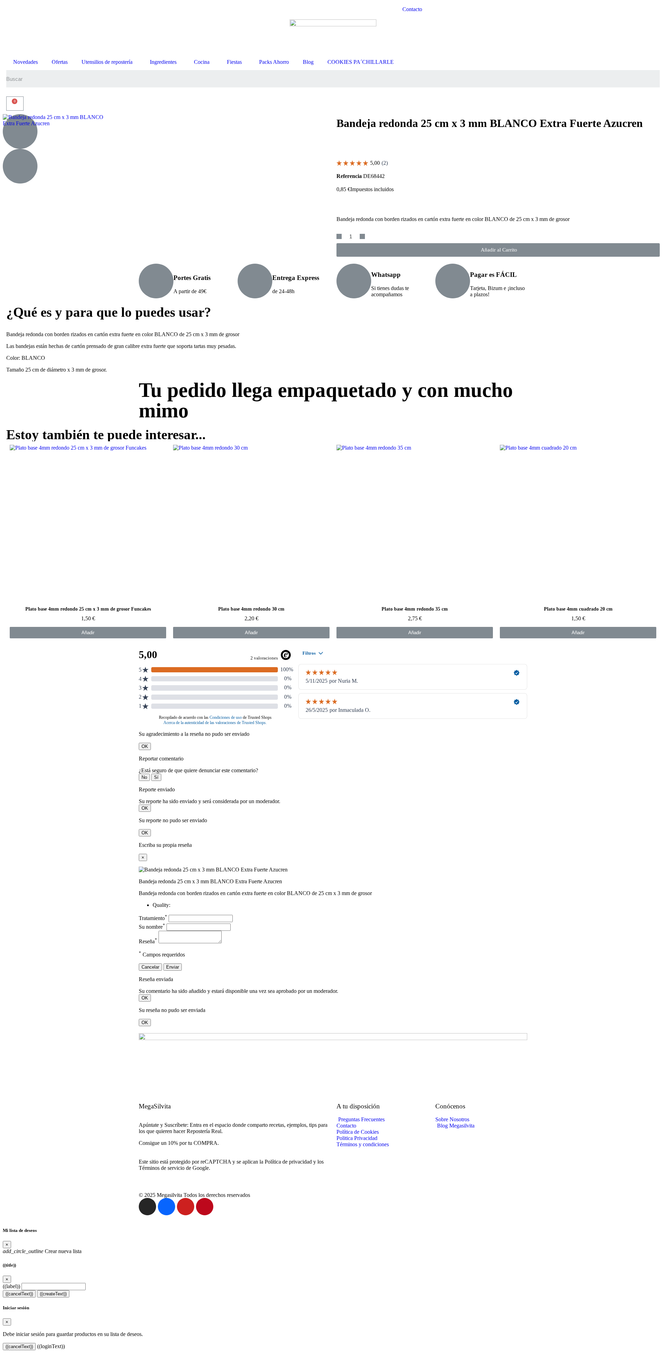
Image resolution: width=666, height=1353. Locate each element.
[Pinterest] (204, 1206)
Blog (308, 62)
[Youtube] (185, 1206)
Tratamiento (153, 918)
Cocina (202, 62)
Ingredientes (163, 62)
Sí (156, 777)
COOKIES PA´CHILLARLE (360, 62)
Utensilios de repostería (107, 62)
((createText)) (53, 1293)
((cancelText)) (19, 1293)
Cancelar (150, 967)
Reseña (148, 941)
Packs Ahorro (274, 62)
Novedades (25, 62)
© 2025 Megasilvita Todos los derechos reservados (194, 1195)
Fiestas (234, 62)
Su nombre (152, 927)
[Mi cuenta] (13, 91)
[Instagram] (147, 1206)
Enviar (172, 967)
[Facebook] (166, 1206)
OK (145, 746)
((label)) (11, 1286)
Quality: (161, 905)
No (144, 777)
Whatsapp (386, 274)
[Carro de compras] (15, 103)
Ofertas (60, 62)
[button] (498, 250)
